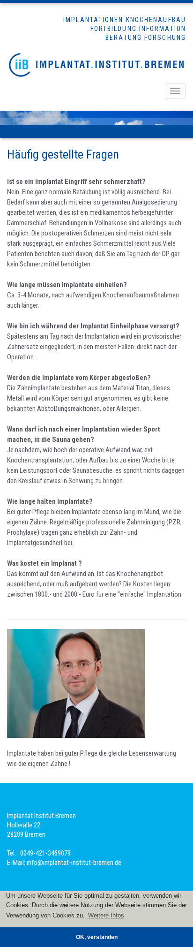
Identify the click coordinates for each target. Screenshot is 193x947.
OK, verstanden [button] (97, 937)
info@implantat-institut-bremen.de (74, 862)
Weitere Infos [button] (106, 915)
